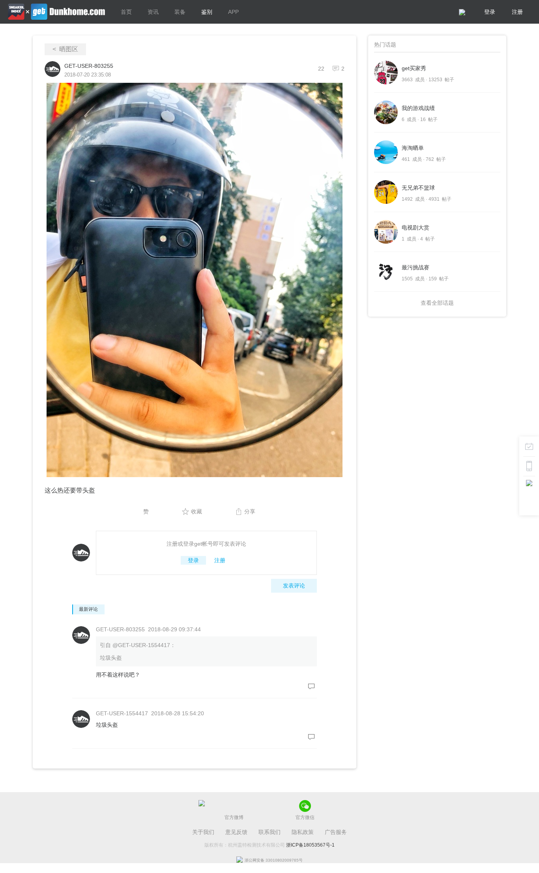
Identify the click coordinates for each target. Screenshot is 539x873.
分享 (249, 511)
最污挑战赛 (415, 267)
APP (233, 12)
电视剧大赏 (415, 227)
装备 (179, 12)
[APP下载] (529, 466)
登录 (489, 12)
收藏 (196, 511)
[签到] (529, 446)
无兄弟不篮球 (418, 188)
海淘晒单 (413, 148)
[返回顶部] (529, 486)
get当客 (56, 12)
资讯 (153, 12)
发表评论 (294, 585)
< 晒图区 (65, 49)
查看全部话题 (437, 303)
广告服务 (336, 832)
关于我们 (203, 832)
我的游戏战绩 (418, 108)
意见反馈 (236, 832)
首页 (126, 12)
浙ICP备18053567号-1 (310, 845)
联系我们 (269, 832)
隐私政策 (303, 832)
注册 (517, 12)
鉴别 (206, 12)
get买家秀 (414, 68)
